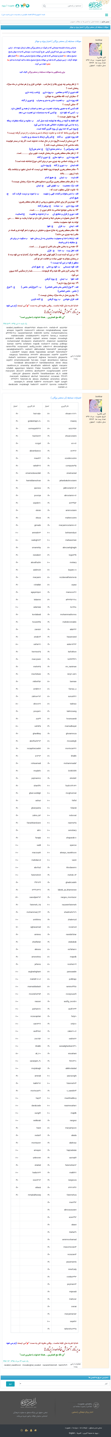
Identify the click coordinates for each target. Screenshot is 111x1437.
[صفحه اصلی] (35, 1431)
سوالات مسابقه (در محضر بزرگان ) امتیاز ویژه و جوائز (58, 41)
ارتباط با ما (83, 1428)
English (72, 1433)
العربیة (79, 1433)
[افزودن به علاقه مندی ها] (21, 1431)
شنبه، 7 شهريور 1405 (38, 15)
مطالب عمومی (75, 22)
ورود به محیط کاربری (90, 1433)
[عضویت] (26, 1431)
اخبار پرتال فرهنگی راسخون (82, 1412)
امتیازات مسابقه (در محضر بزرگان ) (66, 398)
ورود (4, 5)
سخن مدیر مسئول (95, 1428)
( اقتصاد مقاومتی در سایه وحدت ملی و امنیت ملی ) (17, 15)
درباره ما (75, 1428)
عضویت (11, 5)
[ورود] (31, 1431)
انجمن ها (86, 22)
